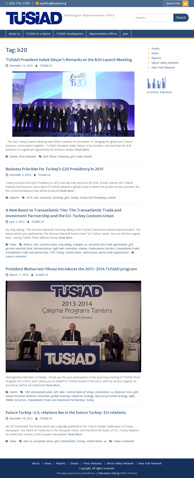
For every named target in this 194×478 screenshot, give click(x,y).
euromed (94, 244)
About (36, 463)
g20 (72, 156)
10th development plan (38, 392)
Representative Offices (103, 33)
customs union (48, 244)
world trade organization (114, 252)
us (105, 441)
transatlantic (68, 441)
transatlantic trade (128, 248)
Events (13, 156)
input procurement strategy (111, 396)
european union (43, 441)
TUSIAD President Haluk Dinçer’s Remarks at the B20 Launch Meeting (69, 59)
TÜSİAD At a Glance (38, 33)
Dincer (53, 156)
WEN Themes (128, 473)
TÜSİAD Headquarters (69, 33)
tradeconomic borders (102, 248)
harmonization (42, 248)
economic (45, 197)
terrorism (20, 400)
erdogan (78, 244)
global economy (60, 396)
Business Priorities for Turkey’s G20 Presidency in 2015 (54, 169)
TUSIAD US (46, 65)
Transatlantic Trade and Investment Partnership (55, 400)
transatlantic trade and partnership (27, 252)
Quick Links (173, 3)
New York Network (163, 67)
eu (85, 244)
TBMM (9, 400)
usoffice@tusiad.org (53, 3)
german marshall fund (19, 248)
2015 (29, 197)
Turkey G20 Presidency (93, 197)
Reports (14, 197)
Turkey (74, 197)
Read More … (83, 149)
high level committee (65, 248)
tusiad (88, 156)
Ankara (27, 244)
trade (79, 156)
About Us (14, 33)
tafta (132, 396)
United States (73, 252)
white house (90, 252)
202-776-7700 (19, 3)
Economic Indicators (159, 92)
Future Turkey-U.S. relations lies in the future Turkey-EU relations (66, 412)
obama (83, 248)
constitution (102, 392)
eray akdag (64, 244)
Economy (63, 156)
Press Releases (27, 156)
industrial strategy (82, 396)
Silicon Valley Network (165, 62)
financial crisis (123, 392)
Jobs (125, 33)
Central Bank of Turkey (79, 392)
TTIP (52, 252)
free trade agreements (114, 244)
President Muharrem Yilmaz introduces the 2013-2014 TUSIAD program (71, 269)
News (13, 244)
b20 (45, 156)
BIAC (62, 392)
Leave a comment (16, 256)
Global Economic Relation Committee (28, 396)
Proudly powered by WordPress (76, 473)
